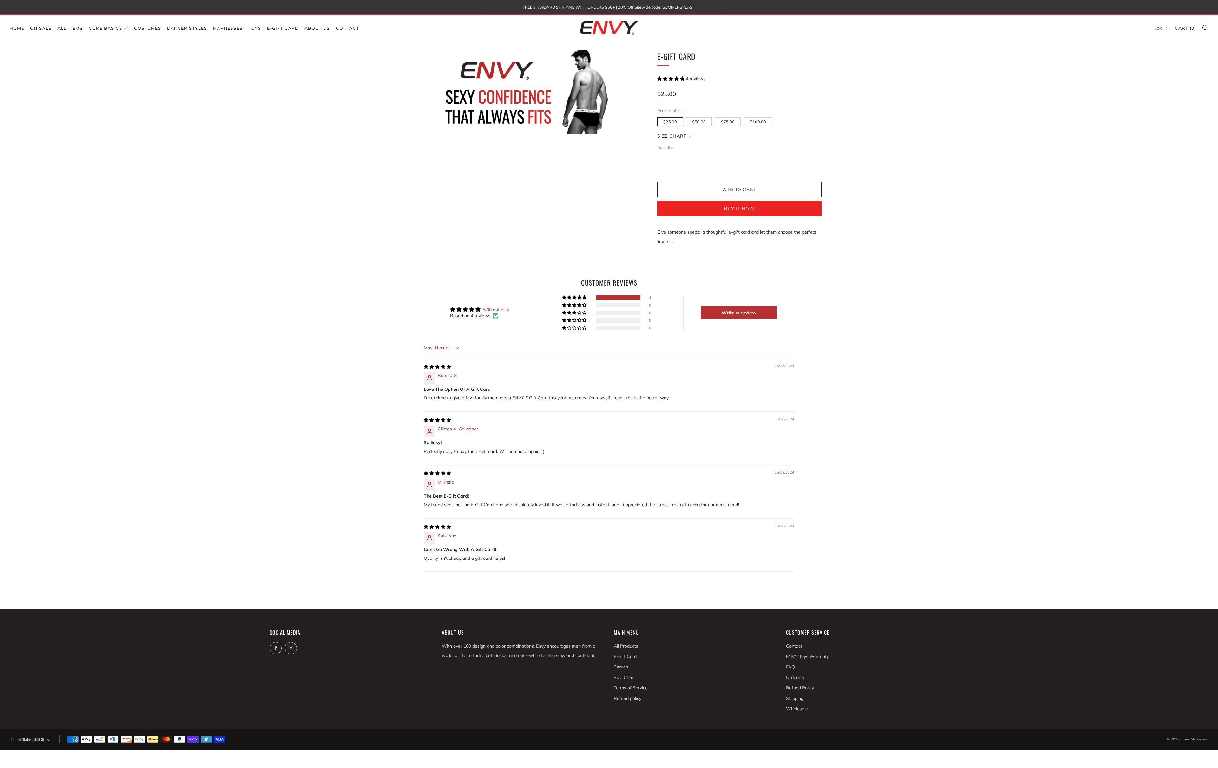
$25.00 (670, 121)
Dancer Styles (187, 28)
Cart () (1185, 28)
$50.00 (699, 121)
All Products (626, 646)
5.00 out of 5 (496, 310)
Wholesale (797, 709)
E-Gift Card (282, 28)
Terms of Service (631, 688)
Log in (1162, 28)
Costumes (147, 28)
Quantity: (665, 148)
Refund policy (627, 698)
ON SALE (40, 28)
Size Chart (671, 136)
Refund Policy (800, 688)
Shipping (794, 698)
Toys (255, 28)
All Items (70, 28)
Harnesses (228, 28)
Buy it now (739, 208)
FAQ (790, 667)
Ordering (795, 677)
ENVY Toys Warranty (807, 656)
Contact (347, 28)
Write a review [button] (738, 312)
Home (17, 28)
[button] (671, 78)
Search (621, 667)
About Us (317, 28)
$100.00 (758, 121)
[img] (437, 367)
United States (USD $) (27, 739)
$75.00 (728, 121)
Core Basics (105, 28)
